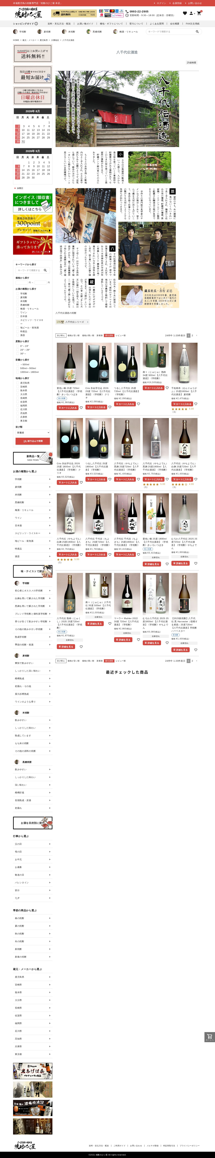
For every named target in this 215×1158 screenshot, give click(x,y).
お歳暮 (18, 867)
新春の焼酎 (21, 957)
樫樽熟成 (19, 678)
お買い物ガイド (85, 24)
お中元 (18, 859)
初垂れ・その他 (23, 686)
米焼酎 (71, 31)
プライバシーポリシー (190, 1146)
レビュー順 (121, 335)
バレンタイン (22, 882)
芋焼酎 (22, 31)
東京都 (23, 420)
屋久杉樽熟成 (22, 694)
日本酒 (23, 316)
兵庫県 (23, 417)
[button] (196, 335)
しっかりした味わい (25, 728)
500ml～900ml (28, 368)
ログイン (161, 3)
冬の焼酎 (19, 941)
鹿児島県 (44, 40)
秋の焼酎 (19, 933)
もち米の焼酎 (22, 743)
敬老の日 (19, 875)
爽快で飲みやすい (24, 663)
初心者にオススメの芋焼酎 (29, 590)
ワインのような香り (25, 701)
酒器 (22, 335)
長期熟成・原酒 (23, 800)
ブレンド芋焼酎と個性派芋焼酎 (31, 613)
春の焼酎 (19, 918)
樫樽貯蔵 (19, 792)
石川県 (23, 409)
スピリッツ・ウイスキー (31, 322)
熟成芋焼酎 (21, 637)
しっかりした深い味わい (27, 671)
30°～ (23, 353)
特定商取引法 (169, 1146)
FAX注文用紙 (193, 24)
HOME (16, 40)
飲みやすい (21, 720)
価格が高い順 (88, 335)
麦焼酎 (47, 31)
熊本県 (23, 390)
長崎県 (23, 398)
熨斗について (136, 24)
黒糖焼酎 (97, 31)
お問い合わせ (195, 3)
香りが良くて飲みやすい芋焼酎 (31, 621)
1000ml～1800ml (29, 372)
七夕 (17, 898)
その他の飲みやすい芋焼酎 (29, 629)
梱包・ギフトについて (111, 24)
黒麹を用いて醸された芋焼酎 (30, 606)
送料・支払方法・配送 (59, 24)
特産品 (23, 331)
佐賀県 (23, 402)
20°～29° (25, 350)
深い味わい (21, 785)
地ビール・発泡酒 (29, 327)
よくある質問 (157, 24)
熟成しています (23, 735)
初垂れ (18, 808)
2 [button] (192, 335)
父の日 (18, 844)
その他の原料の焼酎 (25, 751)
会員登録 (177, 3)
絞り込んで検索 (33, 441)
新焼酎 (18, 949)
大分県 (23, 394)
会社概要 (174, 24)
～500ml (24, 364)
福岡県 (23, 405)
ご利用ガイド (119, 1146)
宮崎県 (23, 386)
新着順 (100, 335)
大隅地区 (55, 40)
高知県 (23, 413)
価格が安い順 (74, 335)
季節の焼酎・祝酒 (24, 644)
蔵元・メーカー (30, 40)
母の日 (18, 851)
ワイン (23, 312)
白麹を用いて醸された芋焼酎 (30, 598)
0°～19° (24, 346)
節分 (17, 890)
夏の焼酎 (19, 926)
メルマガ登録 (153, 1146)
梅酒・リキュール (128, 31)
